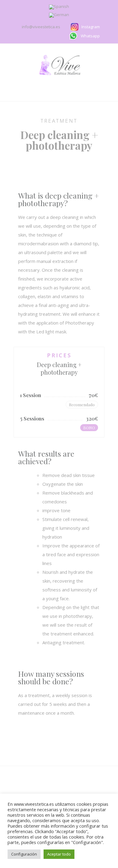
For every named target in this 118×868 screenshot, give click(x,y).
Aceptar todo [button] (59, 854)
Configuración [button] (24, 854)
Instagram (90, 26)
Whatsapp (90, 36)
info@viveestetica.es (41, 26)
